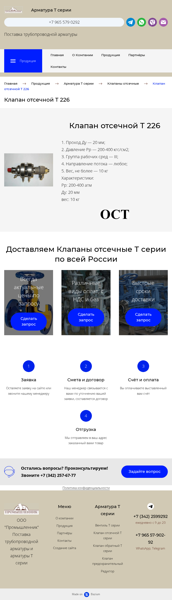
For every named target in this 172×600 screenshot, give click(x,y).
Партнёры (136, 55)
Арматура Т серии (79, 83)
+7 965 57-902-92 (150, 539)
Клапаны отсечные (123, 83)
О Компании (82, 55)
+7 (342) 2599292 (150, 516)
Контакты (58, 67)
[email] (163, 22)
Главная (57, 55)
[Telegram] (150, 506)
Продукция (110, 55)
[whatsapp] (141, 22)
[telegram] (130, 22)
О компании (64, 518)
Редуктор (107, 571)
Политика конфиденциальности (86, 488)
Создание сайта (64, 548)
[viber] (152, 22)
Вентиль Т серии (107, 525)
